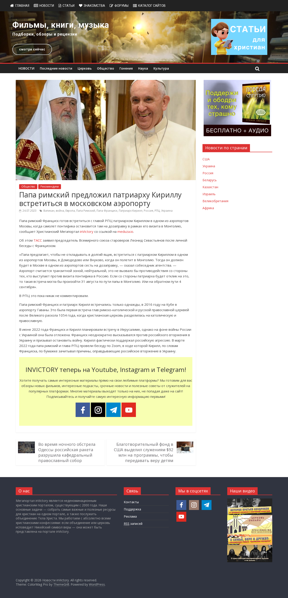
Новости (46, 5)
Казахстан (210, 187)
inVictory (86, 231)
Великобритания (215, 201)
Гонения (126, 68)
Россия (148, 211)
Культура (161, 68)
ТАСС (38, 240)
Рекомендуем (49, 186)
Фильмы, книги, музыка (60, 25)
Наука (143, 68)
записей (133, 523)
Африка (208, 208)
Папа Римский (85, 211)
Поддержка (132, 509)
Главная (22, 5)
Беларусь (209, 180)
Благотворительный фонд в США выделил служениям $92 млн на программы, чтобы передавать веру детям (143, 452)
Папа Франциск (107, 211)
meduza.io (125, 231)
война (60, 211)
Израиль (209, 194)
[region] (144, 37)
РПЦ (157, 211)
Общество (105, 68)
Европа (70, 211)
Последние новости (56, 68)
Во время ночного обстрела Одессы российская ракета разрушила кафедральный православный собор (66, 452)
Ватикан (48, 211)
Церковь (85, 68)
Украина (167, 211)
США (206, 159)
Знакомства (94, 5)
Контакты (131, 502)
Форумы (121, 5)
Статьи (68, 5)
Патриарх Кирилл (130, 211)
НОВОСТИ (26, 68)
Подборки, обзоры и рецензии (44, 34)
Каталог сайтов (152, 5)
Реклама (130, 516)
